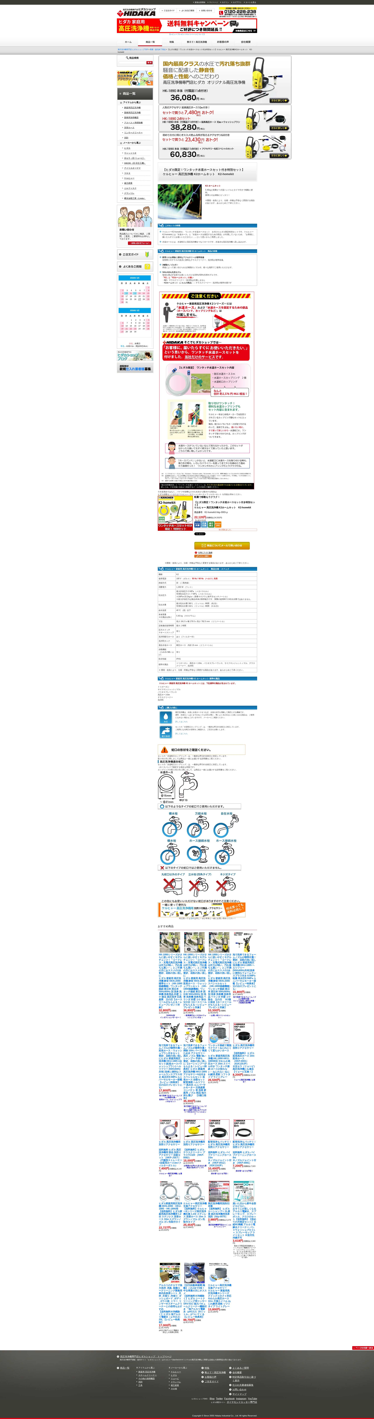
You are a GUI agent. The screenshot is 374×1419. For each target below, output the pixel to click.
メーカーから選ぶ (179, 1368)
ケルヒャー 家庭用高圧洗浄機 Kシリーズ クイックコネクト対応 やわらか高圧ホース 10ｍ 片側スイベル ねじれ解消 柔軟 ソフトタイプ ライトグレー (219, 1296)
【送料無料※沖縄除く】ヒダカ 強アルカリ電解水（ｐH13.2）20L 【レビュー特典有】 (172, 1303)
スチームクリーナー (147, 1375)
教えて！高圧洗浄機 (215, 1372)
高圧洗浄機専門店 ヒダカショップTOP (133, 49)
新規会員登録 (200, 2)
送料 (192, 918)
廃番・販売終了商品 (158, 49)
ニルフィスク (130, 188)
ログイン (225, 2)
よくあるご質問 (240, 1368)
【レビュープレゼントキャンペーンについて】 (187, 34)
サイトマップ (239, 1394)
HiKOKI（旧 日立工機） (135, 163)
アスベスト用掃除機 (133, 122)
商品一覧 (124, 1368)
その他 (174, 1388)
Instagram (241, 1398)
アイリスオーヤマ (132, 168)
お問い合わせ (239, 1389)
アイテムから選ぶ (146, 1368)
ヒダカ (127, 148)
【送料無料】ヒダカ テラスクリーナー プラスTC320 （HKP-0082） (194, 1150)
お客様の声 (210, 1377)
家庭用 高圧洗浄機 (146, 1372)
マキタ (127, 173)
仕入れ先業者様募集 (242, 1385)
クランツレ (129, 193)
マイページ (213, 2)
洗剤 (126, 138)
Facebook (229, 1398)
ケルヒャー (129, 178)
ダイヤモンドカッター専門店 (242, 1402)
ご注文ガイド (212, 1381)
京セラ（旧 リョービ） (134, 158)
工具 (140, 1385)
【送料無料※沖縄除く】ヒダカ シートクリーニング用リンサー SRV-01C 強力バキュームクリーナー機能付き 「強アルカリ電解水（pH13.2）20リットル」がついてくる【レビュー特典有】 (195, 1301)
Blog (212, 1398)
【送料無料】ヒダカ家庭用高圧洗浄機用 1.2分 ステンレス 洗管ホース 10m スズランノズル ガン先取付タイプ (170, 1214)
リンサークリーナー (133, 132)
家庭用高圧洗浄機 (132, 107)
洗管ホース (129, 127)
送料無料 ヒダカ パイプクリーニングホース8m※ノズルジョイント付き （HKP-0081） (244, 1152)
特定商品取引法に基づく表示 (244, 1379)
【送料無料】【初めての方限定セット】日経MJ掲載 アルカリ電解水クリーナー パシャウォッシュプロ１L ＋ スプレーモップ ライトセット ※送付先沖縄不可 (244, 1220)
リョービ (175, 1378)
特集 (207, 1368)
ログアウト (237, 2)
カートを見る (251, 2)
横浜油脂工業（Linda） (135, 198)
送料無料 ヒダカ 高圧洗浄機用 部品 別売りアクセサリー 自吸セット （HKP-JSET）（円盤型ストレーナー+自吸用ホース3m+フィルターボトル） (170, 1154)
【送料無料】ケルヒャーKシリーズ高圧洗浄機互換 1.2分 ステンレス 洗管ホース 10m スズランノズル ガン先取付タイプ (195, 1212)
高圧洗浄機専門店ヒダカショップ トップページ (146, 1356)
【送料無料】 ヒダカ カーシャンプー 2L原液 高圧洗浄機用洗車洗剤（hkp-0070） (219, 1210)
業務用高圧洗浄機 (132, 112)
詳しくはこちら (181, 722)
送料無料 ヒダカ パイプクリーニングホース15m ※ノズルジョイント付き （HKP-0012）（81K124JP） (219, 1154)
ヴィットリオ (130, 153)
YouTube (252, 1398)
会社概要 (237, 1372)
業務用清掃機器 (131, 117)
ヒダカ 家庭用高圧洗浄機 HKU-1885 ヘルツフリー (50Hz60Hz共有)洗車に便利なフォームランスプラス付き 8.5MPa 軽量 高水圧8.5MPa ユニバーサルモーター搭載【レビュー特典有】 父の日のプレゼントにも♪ (244, 971)
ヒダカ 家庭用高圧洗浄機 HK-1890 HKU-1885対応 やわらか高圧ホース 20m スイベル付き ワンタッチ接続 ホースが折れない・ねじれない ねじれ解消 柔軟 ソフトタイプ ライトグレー (219, 1061)
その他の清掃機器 (146, 1378)
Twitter (219, 1398)
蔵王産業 (128, 183)
